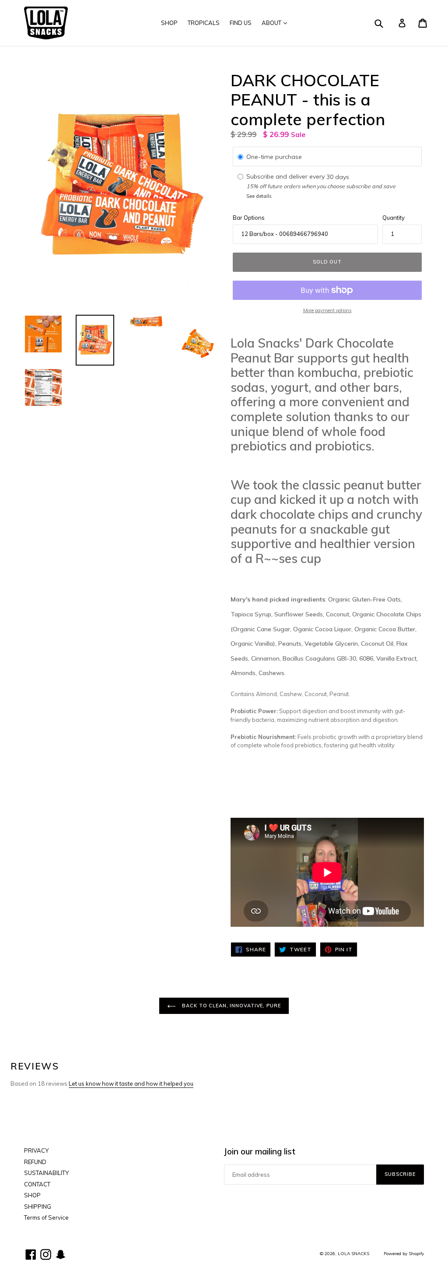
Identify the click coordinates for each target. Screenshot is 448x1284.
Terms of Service (46, 1217)
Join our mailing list (259, 1152)
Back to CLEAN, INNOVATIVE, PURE (230, 1006)
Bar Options (249, 217)
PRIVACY (36, 1150)
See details (258, 196)
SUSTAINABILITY (46, 1172)
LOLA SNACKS (353, 1253)
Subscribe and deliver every (286, 177)
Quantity (393, 217)
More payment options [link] (327, 310)
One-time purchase (274, 157)
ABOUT (272, 22)
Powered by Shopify (404, 1253)
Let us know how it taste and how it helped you (131, 1083)
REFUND (35, 1161)
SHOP (169, 22)
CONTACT (37, 1184)
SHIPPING (37, 1206)
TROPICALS (204, 22)
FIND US (241, 22)
